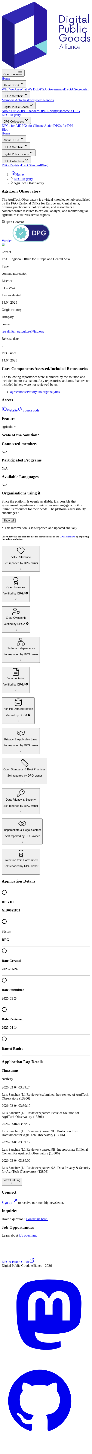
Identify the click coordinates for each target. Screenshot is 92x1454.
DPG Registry (49, 111)
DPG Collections (13, 121)
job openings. (28, 1235)
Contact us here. (37, 1219)
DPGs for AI (10, 125)
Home (6, 78)
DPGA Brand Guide (16, 1262)
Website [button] (12, 410)
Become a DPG (69, 111)
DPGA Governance (50, 89)
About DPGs (10, 111)
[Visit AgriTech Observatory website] (46, 245)
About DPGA (11, 85)
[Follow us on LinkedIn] (5, 1361)
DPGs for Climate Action (36, 125)
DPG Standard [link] (67, 536)
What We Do (28, 89)
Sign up (7, 1202)
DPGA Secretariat (76, 89)
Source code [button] (31, 410)
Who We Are (10, 89)
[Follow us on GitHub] (46, 1450)
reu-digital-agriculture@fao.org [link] (23, 331)
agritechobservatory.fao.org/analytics (35, 392)
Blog (5, 129)
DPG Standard (29, 111)
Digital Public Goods (16, 107)
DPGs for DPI (63, 125)
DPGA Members (13, 96)
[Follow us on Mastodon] (46, 1354)
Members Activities (15, 100)
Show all (8, 520)
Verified (7, 241)
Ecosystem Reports (41, 100)
